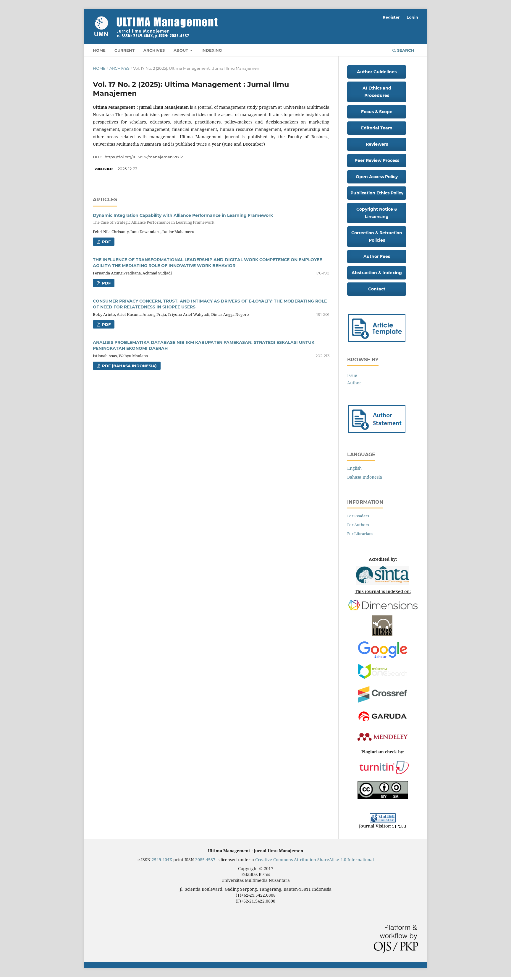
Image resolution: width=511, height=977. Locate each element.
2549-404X (162, 859)
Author (354, 383)
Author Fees (376, 256)
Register (391, 17)
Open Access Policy (377, 176)
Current (124, 50)
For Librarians (360, 533)
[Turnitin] (384, 767)
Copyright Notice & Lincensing (376, 213)
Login (412, 17)
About (181, 50)
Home (99, 50)
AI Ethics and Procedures (377, 91)
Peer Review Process (377, 160)
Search (405, 50)
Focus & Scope (376, 111)
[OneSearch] (383, 671)
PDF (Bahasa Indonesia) (129, 365)
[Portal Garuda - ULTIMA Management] (383, 715)
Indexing (211, 50)
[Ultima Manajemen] (376, 418)
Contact (376, 289)
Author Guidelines (377, 71)
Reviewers (377, 144)
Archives (154, 50)
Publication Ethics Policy (376, 193)
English (354, 468)
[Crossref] (383, 693)
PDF (106, 241)
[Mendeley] (383, 736)
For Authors (358, 524)
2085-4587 (205, 859)
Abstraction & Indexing (377, 272)
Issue (352, 375)
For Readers (358, 515)
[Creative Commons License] (383, 789)
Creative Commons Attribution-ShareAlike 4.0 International (314, 859)
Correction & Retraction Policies (376, 236)
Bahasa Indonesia (364, 477)
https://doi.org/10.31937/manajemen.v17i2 (144, 157)
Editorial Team (376, 128)
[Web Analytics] (399, 826)
